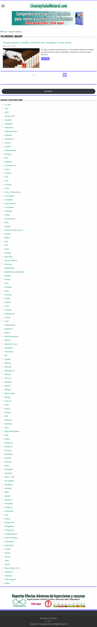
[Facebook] (48, 621)
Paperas (7, 409)
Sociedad (7, 488)
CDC (6, 177)
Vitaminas (8, 576)
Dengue (7, 226)
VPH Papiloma (10, 579)
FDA (6, 283)
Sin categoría (9, 481)
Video (6, 560)
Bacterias (7, 154)
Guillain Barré (9, 325)
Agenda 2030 (9, 116)
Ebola (6, 249)
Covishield (8, 200)
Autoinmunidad (10, 150)
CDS (6, 181)
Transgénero (9, 526)
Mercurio (7, 378)
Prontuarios (8, 443)
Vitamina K (8, 572)
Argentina (8, 135)
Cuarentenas (9, 207)
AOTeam (53, 618)
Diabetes (7, 234)
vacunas (7, 549)
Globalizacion (9, 314)
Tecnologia (8, 504)
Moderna (7, 390)
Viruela (7, 564)
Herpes (7, 333)
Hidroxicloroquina (11, 336)
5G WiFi (7, 105)
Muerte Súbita (9, 393)
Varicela (7, 553)
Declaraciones (9, 219)
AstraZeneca (9, 139)
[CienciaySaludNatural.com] (48, 5)
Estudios (7, 276)
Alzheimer (8, 124)
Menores (7, 374)
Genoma (7, 302)
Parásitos (7, 412)
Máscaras (7, 367)
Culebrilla (8, 211)
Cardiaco (7, 173)
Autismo (7, 147)
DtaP (6, 241)
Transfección (9, 522)
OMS (6, 405)
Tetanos (7, 519)
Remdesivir (8, 454)
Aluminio (8, 120)
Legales (7, 359)
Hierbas (7, 340)
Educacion (8, 257)
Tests (6, 515)
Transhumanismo (10, 534)
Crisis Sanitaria (10, 203)
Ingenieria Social (10, 344)
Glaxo (6, 306)
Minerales (8, 382)
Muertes (7, 397)
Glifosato (7, 310)
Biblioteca (8, 162)
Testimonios (8, 511)
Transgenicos (9, 530)
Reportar (7, 458)
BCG (6, 158)
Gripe (6, 321)
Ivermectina (8, 352)
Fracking (7, 295)
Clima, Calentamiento (12, 192)
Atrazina (7, 143)
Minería (7, 386)
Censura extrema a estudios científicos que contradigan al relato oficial (37, 42)
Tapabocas (8, 500)
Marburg (7, 363)
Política (7, 439)
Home (4, 32)
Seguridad (8, 473)
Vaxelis (7, 557)
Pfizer (6, 428)
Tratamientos (9, 541)
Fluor (6, 291)
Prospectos (8, 447)
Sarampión (8, 469)
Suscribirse (48, 91)
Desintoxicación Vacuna (13, 230)
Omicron (7, 401)
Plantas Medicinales (11, 431)
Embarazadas (9, 268)
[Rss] (46, 621)
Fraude (7, 298)
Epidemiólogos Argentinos (14, 272)
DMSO (7, 238)
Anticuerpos (9, 128)
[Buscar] (65, 75)
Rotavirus (8, 462)
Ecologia (7, 253)
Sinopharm (8, 485)
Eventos (7, 279)
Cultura (7, 215)
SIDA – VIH (9, 477)
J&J (5, 355)
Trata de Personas (11, 538)
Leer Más (45, 59)
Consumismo (9, 196)
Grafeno (7, 317)
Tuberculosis (9, 545)
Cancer (7, 169)
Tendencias (8, 507)
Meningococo (9, 371)
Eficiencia (8, 264)
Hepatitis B (8, 329)
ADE (6, 109)
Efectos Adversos (11, 260)
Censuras (7, 184)
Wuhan (7, 583)
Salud (6, 466)
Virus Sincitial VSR (11, 568)
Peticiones (8, 424)
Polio (6, 435)
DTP (6, 245)
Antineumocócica (11, 131)
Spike (6, 492)
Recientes (8, 450)
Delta (6, 222)
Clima (6, 188)
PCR (6, 416)
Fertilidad (8, 287)
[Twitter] (51, 621)
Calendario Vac (10, 165)
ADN (6, 112)
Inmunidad (8, 348)
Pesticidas (8, 420)
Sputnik (7, 496)
